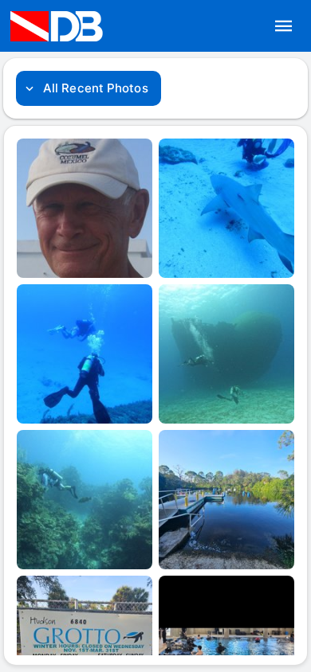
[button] (283, 26)
